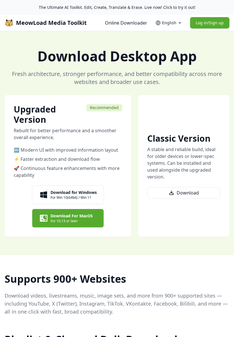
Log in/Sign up (210, 22)
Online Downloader (126, 23)
